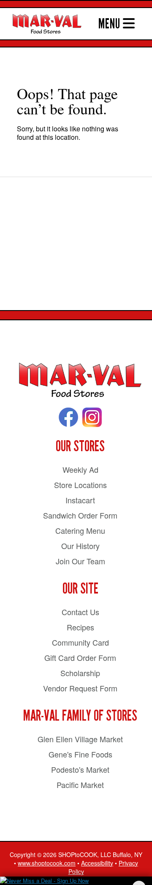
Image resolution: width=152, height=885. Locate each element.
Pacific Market (80, 784)
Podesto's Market (80, 769)
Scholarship (80, 672)
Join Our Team (80, 560)
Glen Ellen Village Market (80, 738)
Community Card (80, 642)
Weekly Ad (80, 469)
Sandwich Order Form (80, 515)
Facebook (68, 417)
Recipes (80, 627)
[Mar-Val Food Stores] (80, 380)
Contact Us (80, 611)
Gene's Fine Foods (80, 754)
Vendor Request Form (80, 688)
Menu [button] (110, 24)
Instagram (92, 417)
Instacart (80, 499)
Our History (80, 545)
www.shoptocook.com (47, 863)
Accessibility (97, 863)
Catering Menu (80, 530)
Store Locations (80, 484)
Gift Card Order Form (80, 657)
